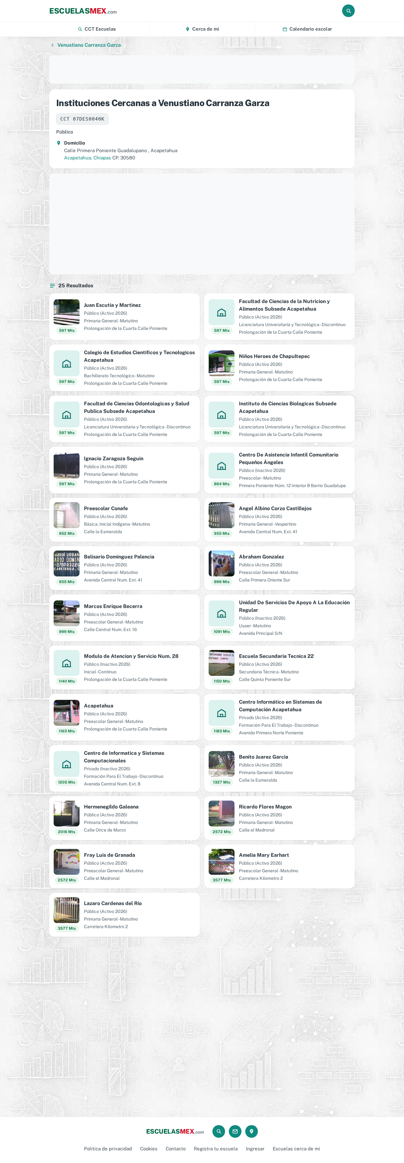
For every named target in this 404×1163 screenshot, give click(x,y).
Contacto (176, 1148)
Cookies (148, 1148)
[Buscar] (348, 10)
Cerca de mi (205, 29)
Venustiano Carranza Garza (89, 45)
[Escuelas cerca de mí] (251, 1131)
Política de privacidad (108, 1148)
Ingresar (255, 1148)
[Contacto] (235, 1131)
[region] (202, 69)
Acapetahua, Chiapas (87, 157)
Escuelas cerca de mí (296, 1148)
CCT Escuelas (100, 29)
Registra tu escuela (216, 1148)
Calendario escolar (310, 29)
